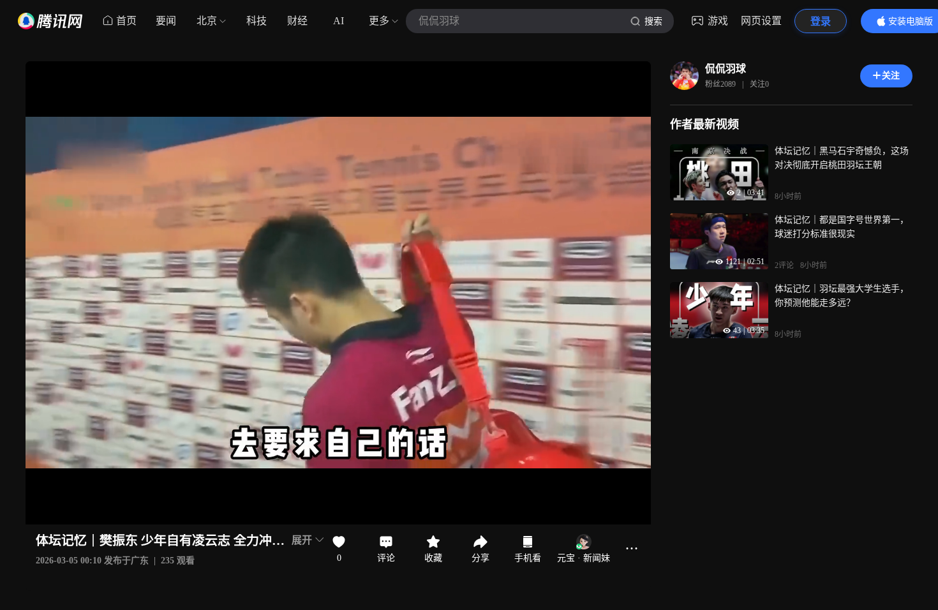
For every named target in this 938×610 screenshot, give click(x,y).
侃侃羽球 (725, 68)
